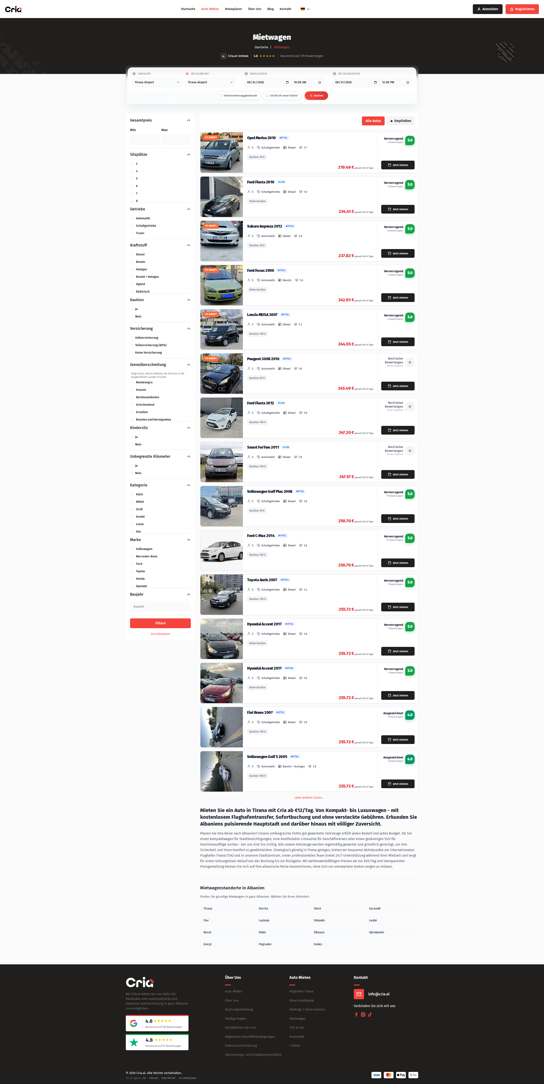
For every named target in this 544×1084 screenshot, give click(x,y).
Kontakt (285, 9)
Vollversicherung (146, 338)
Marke (135, 539)
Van (138, 531)
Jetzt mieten (400, 165)
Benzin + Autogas (147, 277)
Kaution (137, 300)
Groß (139, 509)
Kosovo (141, 390)
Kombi (140, 517)
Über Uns (254, 9)
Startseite (188, 9)
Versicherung (141, 328)
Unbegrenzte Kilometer (150, 456)
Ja (136, 309)
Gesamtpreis (141, 120)
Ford (139, 564)
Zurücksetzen (160, 634)
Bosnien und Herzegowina (153, 419)
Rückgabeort (200, 73)
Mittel (140, 502)
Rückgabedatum (349, 73)
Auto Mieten (210, 9)
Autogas (141, 269)
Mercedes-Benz (146, 556)
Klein (139, 494)
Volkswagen (144, 549)
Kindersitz (139, 427)
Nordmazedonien (147, 397)
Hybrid (140, 284)
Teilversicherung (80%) (151, 345)
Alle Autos (373, 121)
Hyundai (141, 586)
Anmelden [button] (490, 9)
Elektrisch (143, 291)
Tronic (140, 233)
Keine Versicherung (148, 352)
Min (133, 130)
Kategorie (138, 485)
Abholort (144, 73)
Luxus (140, 524)
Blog (270, 9)
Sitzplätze (138, 154)
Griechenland (145, 405)
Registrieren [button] (524, 9)
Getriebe (137, 209)
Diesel (140, 254)
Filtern (160, 623)
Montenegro (144, 382)
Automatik (143, 218)
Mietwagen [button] (281, 47)
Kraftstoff (138, 245)
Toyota (140, 571)
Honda (140, 579)
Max (164, 130)
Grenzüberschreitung (148, 364)
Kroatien (142, 412)
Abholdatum (258, 73)
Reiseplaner (233, 9)
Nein (138, 316)
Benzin (140, 262)
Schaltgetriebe (146, 226)
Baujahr (136, 594)
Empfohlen (402, 121)
